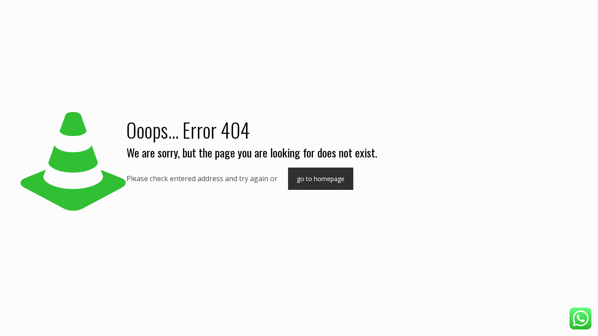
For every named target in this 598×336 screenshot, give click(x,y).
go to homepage (321, 179)
